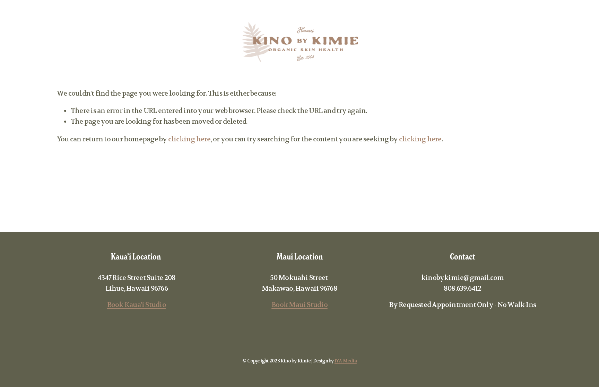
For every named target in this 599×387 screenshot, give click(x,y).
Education (106, 42)
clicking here (189, 139)
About (21, 42)
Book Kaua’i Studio (136, 304)
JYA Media (346, 361)
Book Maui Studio (299, 304)
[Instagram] (561, 43)
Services (60, 42)
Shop (148, 42)
